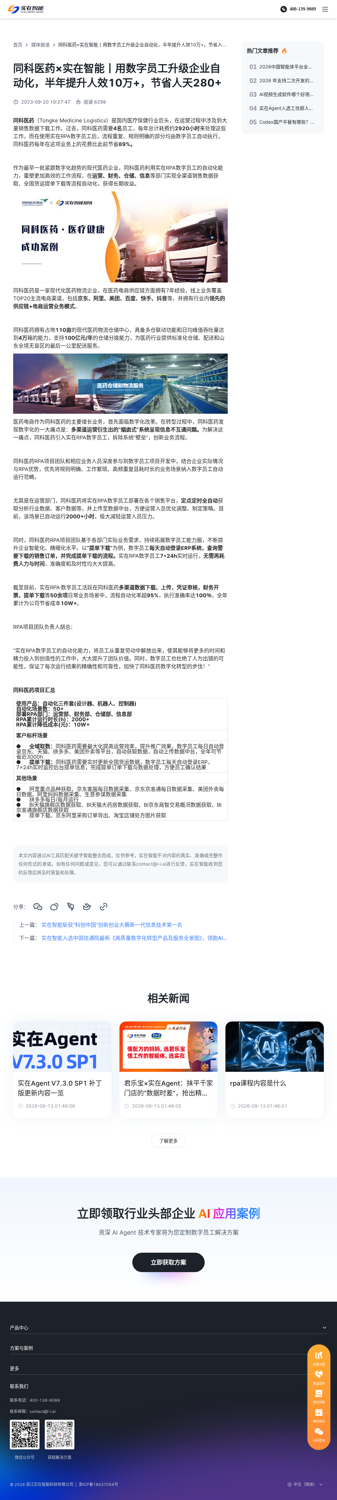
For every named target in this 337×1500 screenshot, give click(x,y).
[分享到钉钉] (71, 907)
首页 (17, 44)
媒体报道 (40, 44)
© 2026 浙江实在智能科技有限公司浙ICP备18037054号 (64, 1484)
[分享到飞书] (87, 907)
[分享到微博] (54, 907)
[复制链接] (104, 907)
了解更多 (168, 1140)
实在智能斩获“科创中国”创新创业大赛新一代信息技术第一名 (111, 925)
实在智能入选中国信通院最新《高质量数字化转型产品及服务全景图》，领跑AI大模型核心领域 (134, 938)
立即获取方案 (168, 1262)
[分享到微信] (38, 907)
